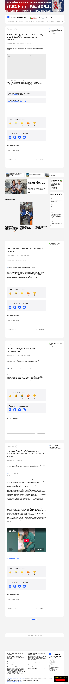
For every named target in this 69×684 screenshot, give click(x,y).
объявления (11, 29)
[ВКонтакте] (10, 137)
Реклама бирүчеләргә (53, 21)
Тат (46, 17)
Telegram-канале (13, 94)
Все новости (57, 225)
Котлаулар (19, 21)
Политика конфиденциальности (14, 681)
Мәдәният (11, 344)
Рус (40, 17)
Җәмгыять (11, 244)
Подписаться (60, 680)
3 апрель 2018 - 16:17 (11, 255)
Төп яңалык (10, 21)
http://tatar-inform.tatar (13, 558)
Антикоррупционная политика (14, 677)
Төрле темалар (39, 635)
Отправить (41, 159)
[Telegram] (19, 137)
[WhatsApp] (24, 137)
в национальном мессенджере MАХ (17, 101)
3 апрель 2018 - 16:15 (11, 355)
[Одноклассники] (14, 137)
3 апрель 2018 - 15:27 (11, 460)
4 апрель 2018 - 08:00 (11, 43)
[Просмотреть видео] (27, 213)
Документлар (29, 635)
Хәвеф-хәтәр (12, 446)
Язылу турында (29, 21)
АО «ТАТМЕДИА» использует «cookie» (16, 678)
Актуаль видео (40, 21)
